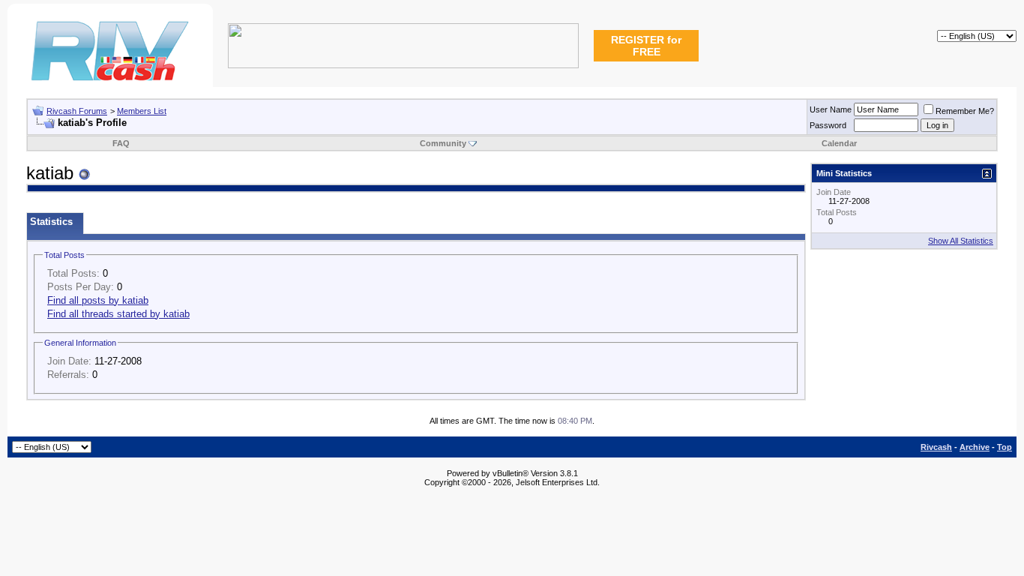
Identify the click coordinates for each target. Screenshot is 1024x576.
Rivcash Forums (76, 111)
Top (1004, 447)
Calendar (839, 143)
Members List (141, 111)
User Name (831, 109)
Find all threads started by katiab (118, 314)
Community (443, 143)
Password (828, 125)
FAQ (121, 143)
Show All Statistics (960, 240)
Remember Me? (965, 111)
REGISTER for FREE (646, 46)
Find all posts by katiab (97, 300)
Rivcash (936, 447)
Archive (975, 447)
